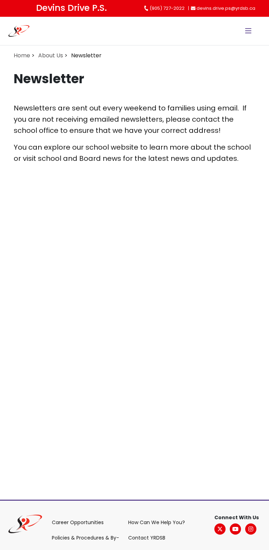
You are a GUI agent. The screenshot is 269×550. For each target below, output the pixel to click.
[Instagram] (250, 529)
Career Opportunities (78, 522)
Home (22, 55)
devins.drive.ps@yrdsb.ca (225, 8)
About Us (50, 55)
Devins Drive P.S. (71, 8)
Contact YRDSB (146, 537)
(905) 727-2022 (167, 8)
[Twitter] (220, 529)
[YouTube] (235, 529)
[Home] (22, 31)
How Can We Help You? (156, 522)
